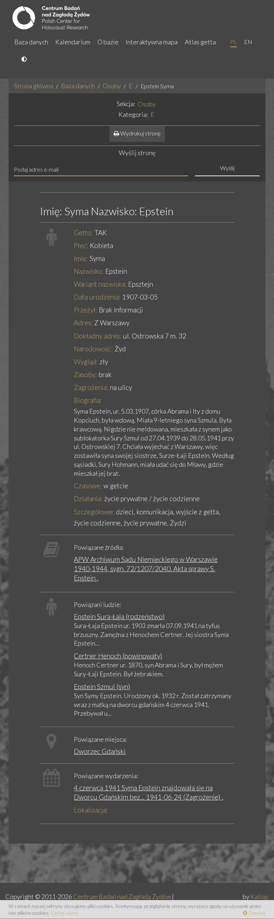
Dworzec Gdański (100, 751)
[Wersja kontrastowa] (25, 60)
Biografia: (88, 400)
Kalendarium (72, 42)
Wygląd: (86, 361)
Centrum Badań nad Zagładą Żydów (122, 896)
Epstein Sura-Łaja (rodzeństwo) (119, 616)
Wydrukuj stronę (140, 133)
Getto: (83, 232)
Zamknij (256, 913)
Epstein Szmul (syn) (102, 686)
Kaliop (259, 896)
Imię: (81, 258)
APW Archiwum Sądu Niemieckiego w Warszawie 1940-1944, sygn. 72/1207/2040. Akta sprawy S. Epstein (146, 568)
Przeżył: (85, 310)
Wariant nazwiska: (100, 284)
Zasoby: (85, 374)
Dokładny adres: (98, 336)
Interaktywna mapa (152, 42)
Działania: (88, 498)
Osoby (112, 86)
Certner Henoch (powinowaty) (118, 656)
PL (233, 41)
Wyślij (227, 167)
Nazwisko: (89, 271)
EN (248, 41)
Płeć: (81, 245)
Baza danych (31, 42)
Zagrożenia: (91, 387)
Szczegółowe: (94, 512)
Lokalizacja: (91, 810)
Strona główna (33, 86)
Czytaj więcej (64, 913)
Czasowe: (88, 485)
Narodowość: (93, 349)
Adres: (83, 322)
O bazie (107, 42)
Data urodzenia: (97, 297)
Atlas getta (200, 42)
